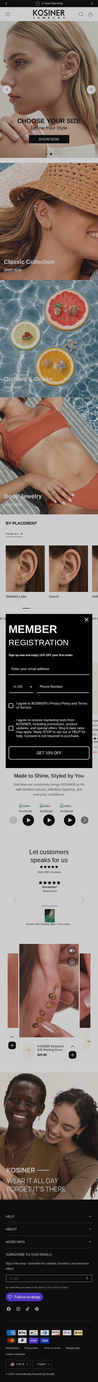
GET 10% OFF (49, 753)
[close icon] (86, 619)
